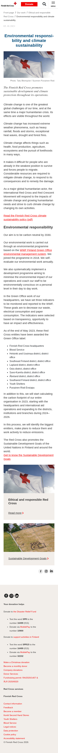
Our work (21, 12)
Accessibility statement (14, 738)
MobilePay (25, 627)
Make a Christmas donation (16, 662)
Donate (29, 4)
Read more (15, 513)
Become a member (13, 711)
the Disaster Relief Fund (24, 611)
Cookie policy (10, 734)
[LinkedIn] (51, 571)
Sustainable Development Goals (27, 558)
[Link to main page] (8, 4)
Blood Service (10, 723)
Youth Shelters (10, 719)
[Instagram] (46, 571)
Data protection (11, 730)
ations (19, 670)
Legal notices (10, 727)
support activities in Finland (26, 637)
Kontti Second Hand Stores (16, 715)
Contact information (13, 703)
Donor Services (11, 674)
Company (8, 670)
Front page (9, 12)
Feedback (8, 707)
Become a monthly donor (15, 666)
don (15, 670)
